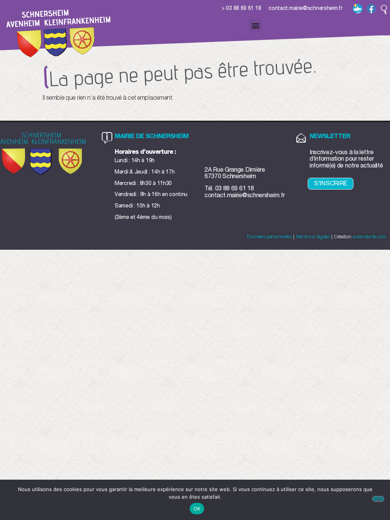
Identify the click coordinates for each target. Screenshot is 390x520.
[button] (384, 9)
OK (197, 509)
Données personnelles (269, 236)
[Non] (378, 499)
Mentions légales (313, 236)
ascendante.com (369, 236)
